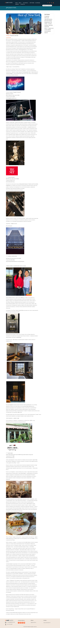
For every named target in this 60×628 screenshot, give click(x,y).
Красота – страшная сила (48, 28)
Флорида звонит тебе (48, 22)
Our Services (25, 2)
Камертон (46, 32)
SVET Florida (32, 2)
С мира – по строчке (48, 23)
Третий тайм (46, 26)
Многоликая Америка (48, 20)
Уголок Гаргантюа (47, 31)
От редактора (46, 16)
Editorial (16, 4)
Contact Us (22, 4)
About (20, 2)
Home (16, 2)
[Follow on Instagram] (49, 3)
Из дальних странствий (14, 35)
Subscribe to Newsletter (47, 5)
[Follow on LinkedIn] (51, 3)
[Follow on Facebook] (47, 3)
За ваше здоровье (47, 29)
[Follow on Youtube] (53, 3)
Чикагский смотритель (48, 19)
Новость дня (46, 17)
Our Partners (37, 2)
